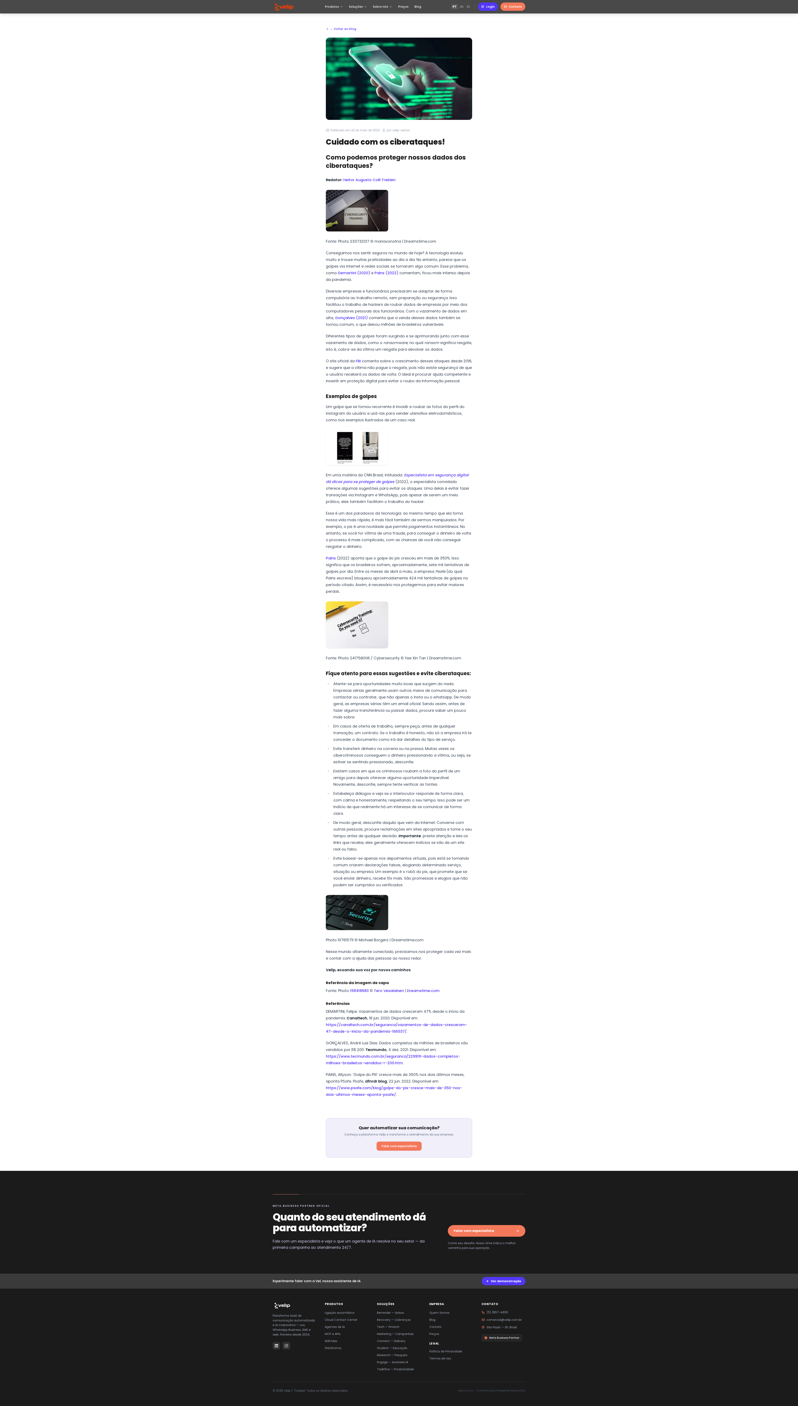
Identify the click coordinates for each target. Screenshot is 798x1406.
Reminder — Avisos (390, 1313)
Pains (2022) (386, 272)
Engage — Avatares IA (392, 1362)
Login (490, 7)
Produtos (332, 7)
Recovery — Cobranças (394, 1320)
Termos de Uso (440, 1358)
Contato (515, 7)
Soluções (356, 7)
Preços (403, 7)
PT (455, 7)
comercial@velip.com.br (504, 1320)
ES (468, 7)
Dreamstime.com (423, 990)
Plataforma (333, 1348)
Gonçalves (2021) (351, 317)
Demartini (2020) (354, 272)
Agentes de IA (335, 1327)
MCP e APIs (332, 1334)
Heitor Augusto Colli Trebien (369, 179)
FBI (358, 361)
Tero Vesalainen (389, 990)
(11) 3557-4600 (497, 1312)
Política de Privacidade (445, 1351)
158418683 (359, 990)
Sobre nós (380, 7)
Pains (331, 558)
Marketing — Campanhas (395, 1334)
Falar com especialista (399, 1146)
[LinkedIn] (276, 1345)
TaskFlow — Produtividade (395, 1369)
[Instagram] (286, 1345)
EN (461, 7)
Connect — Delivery (391, 1341)
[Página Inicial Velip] (284, 6)
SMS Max (331, 1341)
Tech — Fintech (388, 1327)
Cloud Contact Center (341, 1320)
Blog (417, 7)
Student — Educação (392, 1348)
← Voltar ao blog (343, 29)
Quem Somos (439, 1313)
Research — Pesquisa (392, 1355)
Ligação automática (339, 1313)
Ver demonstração (506, 1281)
